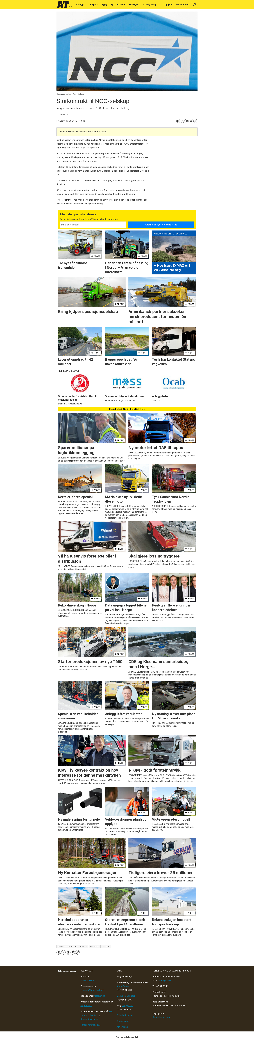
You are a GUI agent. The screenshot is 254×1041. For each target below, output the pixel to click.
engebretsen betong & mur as (72, 947)
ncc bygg (94, 947)
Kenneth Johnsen (161, 1017)
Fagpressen (86, 1005)
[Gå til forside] (64, 4)
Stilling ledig (149, 4)
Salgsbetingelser (125, 1015)
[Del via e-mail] (191, 121)
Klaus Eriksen (87, 980)
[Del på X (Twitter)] (183, 121)
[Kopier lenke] (195, 121)
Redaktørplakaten (89, 1019)
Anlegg (79, 4)
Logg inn (168, 4)
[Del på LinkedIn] (187, 121)
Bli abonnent (182, 4)
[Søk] (194, 4)
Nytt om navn (118, 4)
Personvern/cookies (91, 1025)
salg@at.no (127, 1005)
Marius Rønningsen (126, 996)
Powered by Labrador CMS (127, 1037)
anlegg (106, 947)
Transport (92, 4)
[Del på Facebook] (178, 121)
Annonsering (123, 1021)
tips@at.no (99, 996)
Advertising (122, 1027)
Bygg (104, 4)
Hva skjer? (134, 4)
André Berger (123, 986)
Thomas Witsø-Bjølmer (92, 990)
